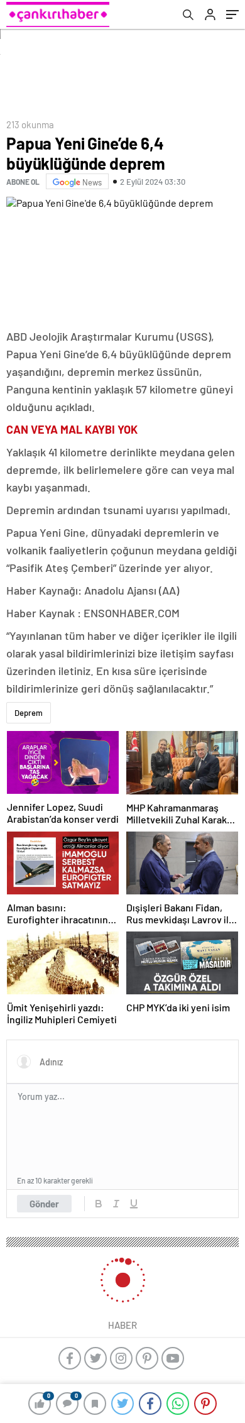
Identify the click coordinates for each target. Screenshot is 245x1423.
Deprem (28, 713)
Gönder (44, 1203)
